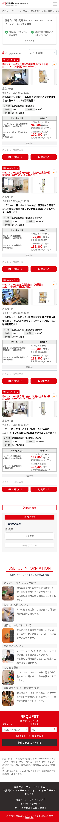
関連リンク (21, 799)
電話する (45, 157)
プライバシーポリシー (29, 804)
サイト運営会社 (22, 808)
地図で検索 (31, 507)
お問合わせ (16, 157)
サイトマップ (36, 799)
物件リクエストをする (29, 742)
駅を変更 (29, 536)
